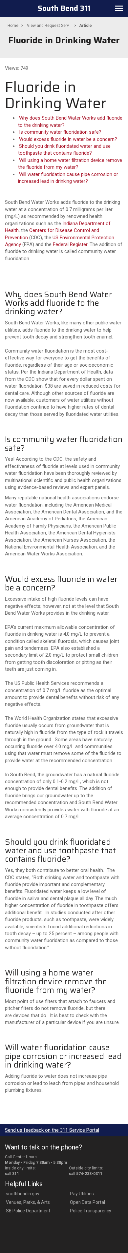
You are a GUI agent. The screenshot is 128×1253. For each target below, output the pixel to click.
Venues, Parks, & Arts (28, 1202)
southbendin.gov (22, 1193)
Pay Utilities (82, 1193)
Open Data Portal (87, 1202)
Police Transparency (90, 1210)
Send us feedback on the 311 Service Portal (52, 1130)
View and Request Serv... (49, 25)
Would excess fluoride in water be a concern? (68, 139)
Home (13, 25)
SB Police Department (28, 1210)
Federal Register (70, 244)
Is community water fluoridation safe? (60, 132)
